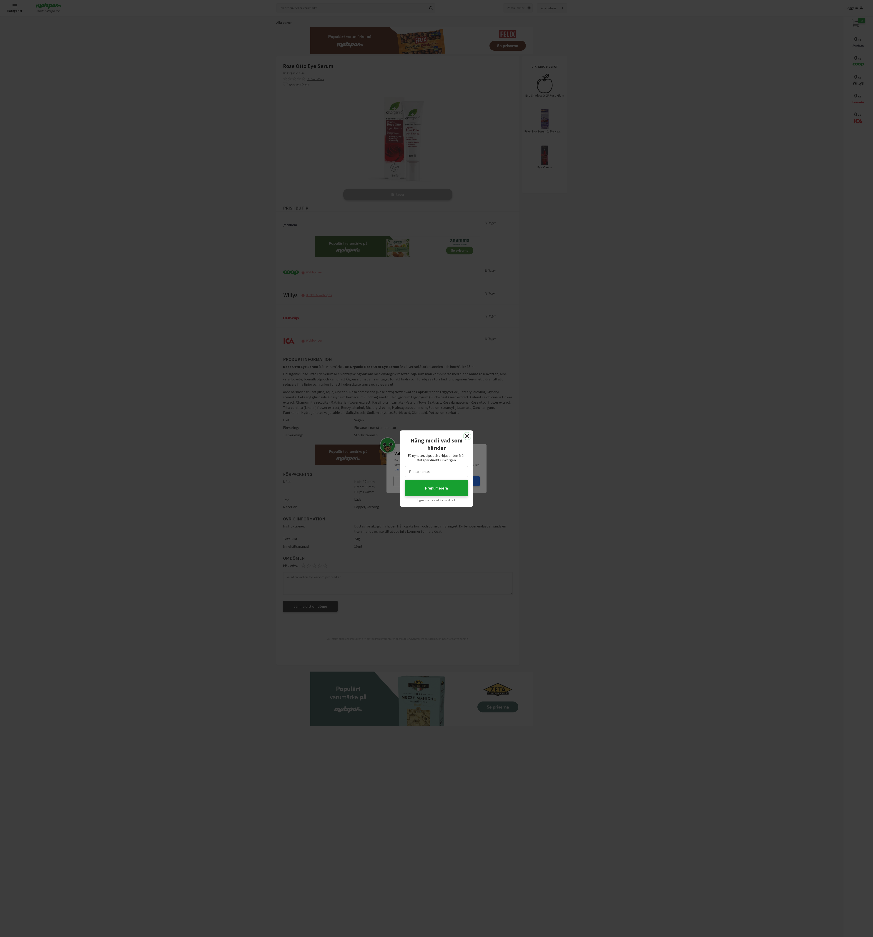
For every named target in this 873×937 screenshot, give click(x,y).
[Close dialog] (467, 436)
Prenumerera (436, 488)
